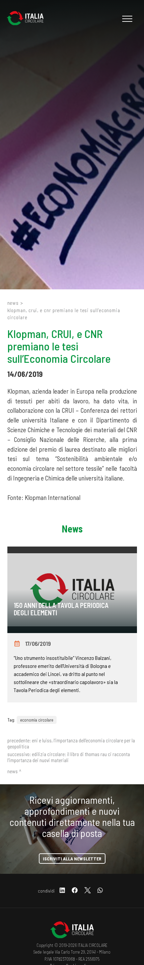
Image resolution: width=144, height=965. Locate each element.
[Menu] (126, 19)
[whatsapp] (100, 890)
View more (72, 590)
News (13, 303)
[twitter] (87, 890)
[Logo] (28, 18)
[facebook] (75, 890)
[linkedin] (62, 890)
